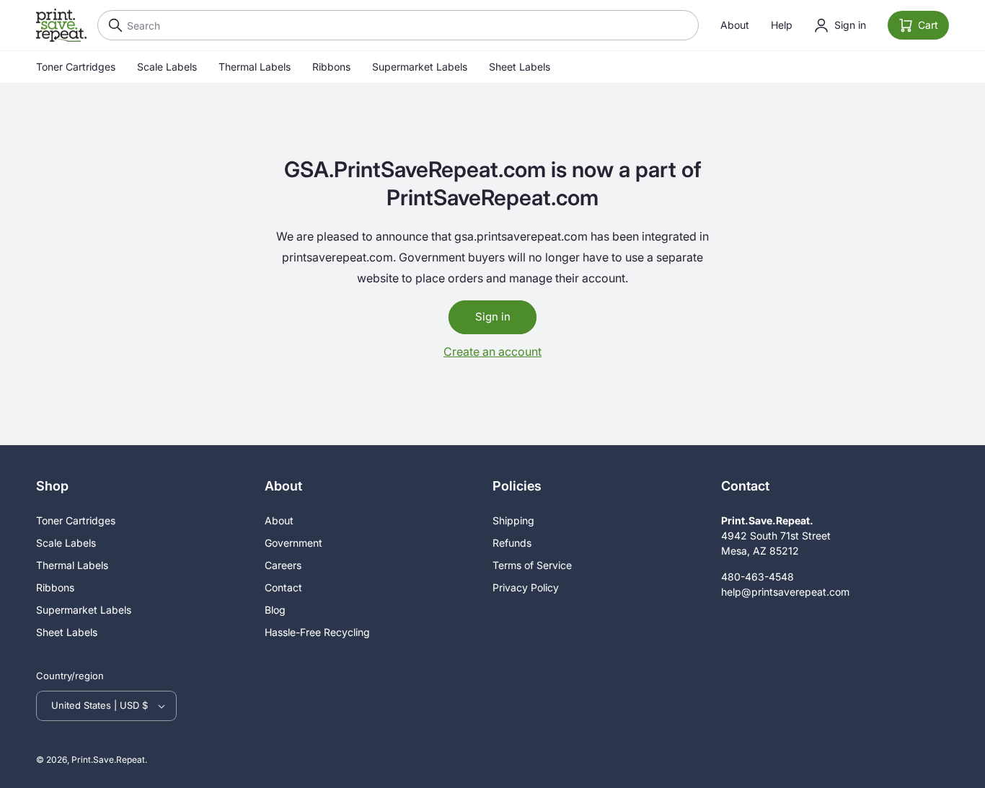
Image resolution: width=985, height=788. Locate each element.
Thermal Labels (254, 67)
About (734, 25)
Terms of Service (532, 565)
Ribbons (331, 67)
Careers (283, 565)
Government (293, 543)
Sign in (493, 316)
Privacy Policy (525, 587)
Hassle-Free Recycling (317, 632)
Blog (275, 610)
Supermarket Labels (419, 67)
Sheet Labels (519, 67)
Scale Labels (167, 67)
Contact (283, 587)
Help (781, 25)
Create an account (492, 351)
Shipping (513, 520)
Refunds (511, 543)
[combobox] (398, 25)
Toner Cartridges (75, 67)
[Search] (111, 25)
